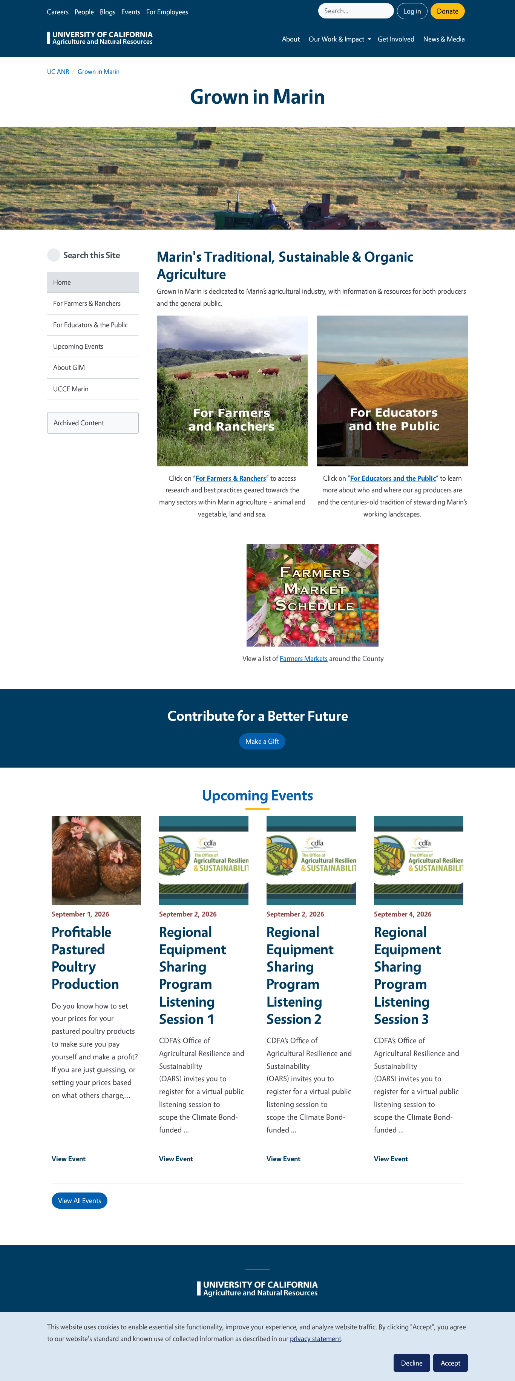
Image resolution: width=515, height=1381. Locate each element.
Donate (447, 10)
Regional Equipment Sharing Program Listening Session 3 (407, 975)
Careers (58, 11)
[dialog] (257, 1346)
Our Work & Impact (336, 38)
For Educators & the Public (90, 324)
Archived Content (79, 422)
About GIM (69, 367)
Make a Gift (262, 741)
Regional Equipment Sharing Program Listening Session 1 (192, 975)
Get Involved (396, 38)
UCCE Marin (71, 388)
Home (62, 282)
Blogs (107, 11)
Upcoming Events (78, 346)
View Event (69, 1158)
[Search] (389, 10)
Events (130, 11)
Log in (412, 10)
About (291, 38)
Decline (412, 1362)
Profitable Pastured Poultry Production (85, 957)
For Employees (167, 11)
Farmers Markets (304, 658)
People (84, 11)
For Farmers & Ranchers (87, 303)
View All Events (79, 1200)
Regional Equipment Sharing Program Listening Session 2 (300, 975)
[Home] (100, 39)
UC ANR (58, 71)
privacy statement (315, 1338)
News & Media (444, 38)
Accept (450, 1362)
